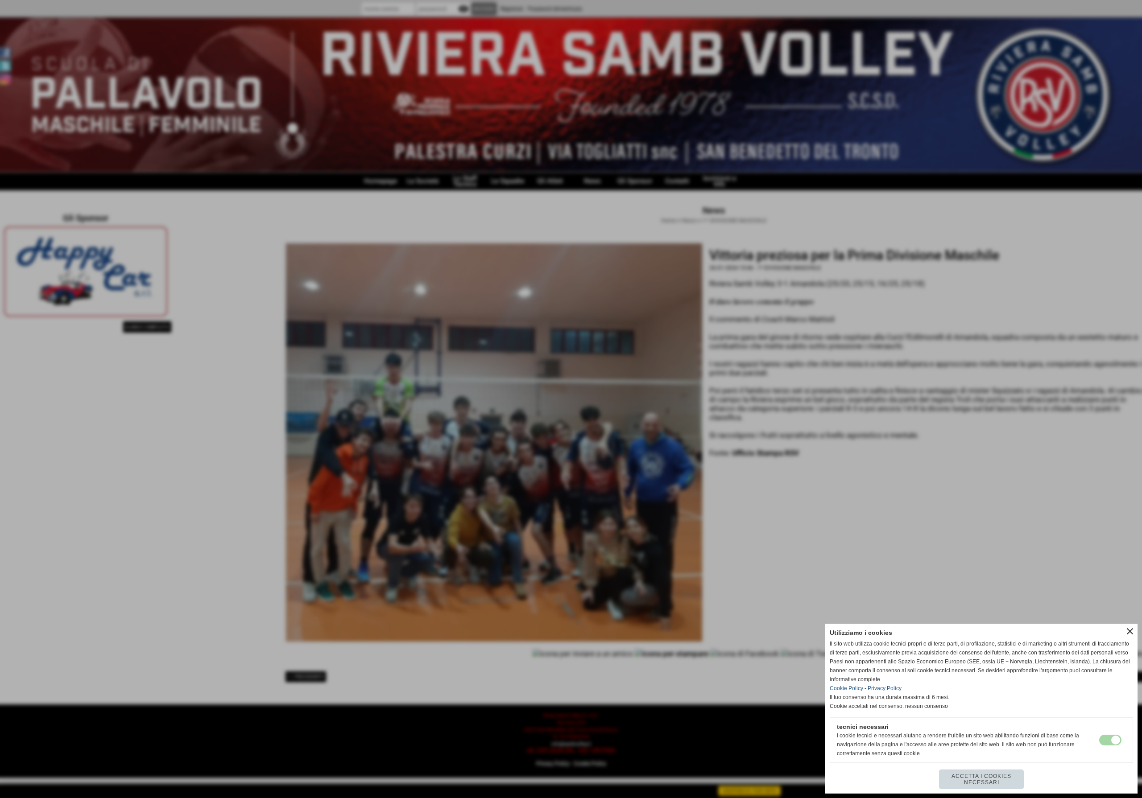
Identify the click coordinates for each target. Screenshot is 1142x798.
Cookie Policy (846, 688)
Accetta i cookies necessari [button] (981, 779)
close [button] (1130, 631)
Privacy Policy (885, 688)
